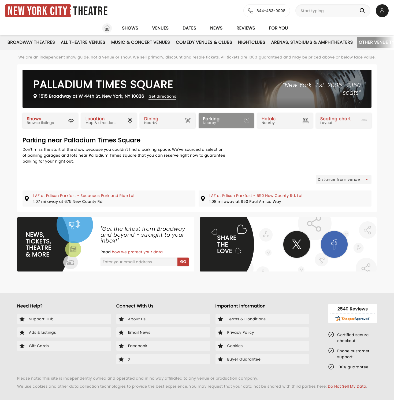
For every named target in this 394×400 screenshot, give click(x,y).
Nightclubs (251, 42)
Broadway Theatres (31, 42)
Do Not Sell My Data (347, 386)
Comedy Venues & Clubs (204, 42)
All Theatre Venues (83, 42)
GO (183, 261)
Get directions (162, 96)
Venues (160, 28)
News (216, 28)
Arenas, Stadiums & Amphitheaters (312, 42)
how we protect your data (138, 252)
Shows (130, 28)
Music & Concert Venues (140, 42)
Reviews (246, 28)
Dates (189, 28)
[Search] (363, 11)
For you (278, 28)
